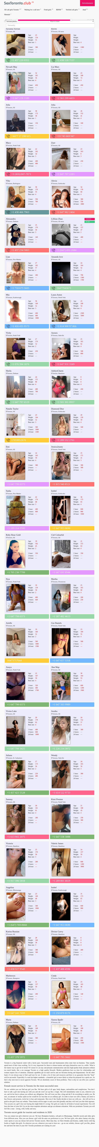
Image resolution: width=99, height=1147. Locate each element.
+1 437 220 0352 (20, 60)
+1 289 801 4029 (61, 880)
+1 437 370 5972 (16, 1057)
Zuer (53, 143)
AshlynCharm (57, 371)
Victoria (9, 843)
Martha (54, 579)
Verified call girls (73, 10)
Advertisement (87, 3)
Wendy (54, 755)
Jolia (8, 105)
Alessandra (11, 219)
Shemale (7, 14)
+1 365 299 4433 (65, 98)
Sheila (8, 371)
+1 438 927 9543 (16, 969)
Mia (7, 295)
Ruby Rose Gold (13, 535)
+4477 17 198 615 (21, 136)
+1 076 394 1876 (20, 364)
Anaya (9, 667)
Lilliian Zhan (57, 219)
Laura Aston (56, 295)
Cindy (54, 975)
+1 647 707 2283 (65, 174)
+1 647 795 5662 (61, 1057)
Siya (8, 579)
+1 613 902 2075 (16, 836)
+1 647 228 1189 (20, 98)
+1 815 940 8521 (61, 484)
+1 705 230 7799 (16, 572)
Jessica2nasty (57, 447)
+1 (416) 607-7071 (21, 174)
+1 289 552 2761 (65, 440)
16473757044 (14, 660)
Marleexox (10, 975)
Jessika (54, 711)
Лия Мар (55, 667)
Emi (8, 447)
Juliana (9, 755)
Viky (8, 181)
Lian (8, 257)
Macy (8, 143)
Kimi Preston (57, 799)
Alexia (54, 181)
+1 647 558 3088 (61, 836)
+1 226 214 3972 (61, 748)
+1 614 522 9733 (61, 792)
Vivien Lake (11, 711)
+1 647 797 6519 (20, 402)
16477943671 (64, 288)
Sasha (8, 491)
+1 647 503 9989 (61, 704)
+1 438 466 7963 (20, 212)
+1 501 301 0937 (65, 402)
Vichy (8, 333)
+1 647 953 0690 (61, 528)
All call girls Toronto (12, 10)
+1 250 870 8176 (61, 1013)
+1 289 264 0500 (16, 528)
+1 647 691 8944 (61, 572)
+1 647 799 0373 (16, 484)
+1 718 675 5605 (20, 288)
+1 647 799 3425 (16, 748)
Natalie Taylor (12, 409)
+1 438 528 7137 (65, 60)
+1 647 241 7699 (16, 1013)
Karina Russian (12, 931)
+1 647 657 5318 (61, 660)
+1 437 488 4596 (61, 969)
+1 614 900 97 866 (66, 326)
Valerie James (57, 843)
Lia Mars (55, 67)
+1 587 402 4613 (61, 616)
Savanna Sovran (13, 29)
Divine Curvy (57, 931)
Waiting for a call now (32, 10)
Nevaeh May (11, 67)
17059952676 (18, 440)
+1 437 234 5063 (20, 250)
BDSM (59, 10)
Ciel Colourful (57, 535)
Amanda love (57, 257)
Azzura (54, 333)
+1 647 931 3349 (65, 364)
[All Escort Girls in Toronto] (18, 3)
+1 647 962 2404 (65, 212)
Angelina (10, 887)
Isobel (54, 491)
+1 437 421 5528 (16, 792)
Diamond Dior (57, 409)
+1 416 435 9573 (20, 326)
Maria (8, 1019)
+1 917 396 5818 (16, 880)
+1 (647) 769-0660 (17, 924)
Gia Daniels (56, 623)
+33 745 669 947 (65, 136)
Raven (54, 29)
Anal (85, 10)
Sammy (9, 799)
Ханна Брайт (57, 1019)
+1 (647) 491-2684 (66, 250)
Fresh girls (48, 10)
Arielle (9, 623)
